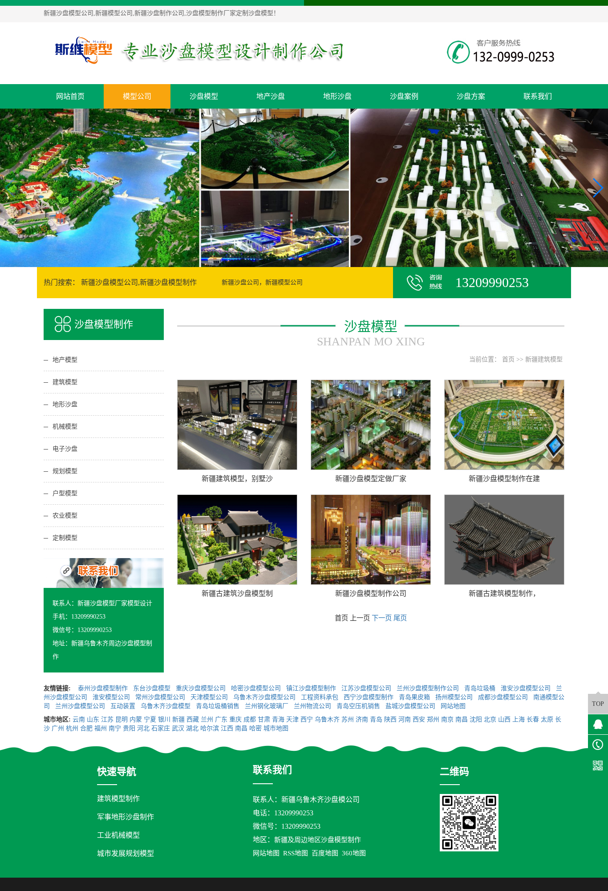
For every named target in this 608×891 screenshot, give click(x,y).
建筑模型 (65, 382)
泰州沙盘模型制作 (104, 688)
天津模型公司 (210, 697)
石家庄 (160, 728)
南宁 (115, 728)
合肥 (86, 728)
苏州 (347, 719)
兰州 (207, 719)
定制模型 (65, 538)
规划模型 (65, 471)
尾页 (400, 618)
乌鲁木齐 (327, 719)
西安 (419, 719)
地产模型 (65, 359)
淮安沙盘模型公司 (526, 688)
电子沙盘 (65, 449)
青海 (278, 719)
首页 (508, 359)
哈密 (255, 728)
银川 (164, 719)
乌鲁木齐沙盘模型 (166, 706)
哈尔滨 (209, 728)
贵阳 (129, 728)
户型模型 (65, 493)
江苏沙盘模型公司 (367, 688)
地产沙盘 (270, 96)
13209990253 (293, 813)
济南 (362, 719)
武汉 (178, 728)
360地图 (354, 853)
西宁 (306, 719)
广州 (58, 728)
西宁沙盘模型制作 (369, 697)
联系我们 (537, 96)
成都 (249, 719)
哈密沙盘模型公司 (257, 688)
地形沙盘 (337, 96)
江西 (227, 728)
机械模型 (65, 426)
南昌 (461, 719)
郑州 (433, 719)
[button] (300, 259)
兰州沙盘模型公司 (81, 706)
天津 (292, 719)
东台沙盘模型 (152, 688)
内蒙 (136, 719)
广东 (221, 719)
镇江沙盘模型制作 (312, 688)
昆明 (121, 719)
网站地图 (454, 706)
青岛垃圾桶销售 (218, 706)
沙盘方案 (471, 96)
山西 (504, 719)
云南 (79, 719)
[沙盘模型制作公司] (199, 49)
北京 (490, 719)
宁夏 (150, 719)
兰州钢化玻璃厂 (267, 706)
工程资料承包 (320, 697)
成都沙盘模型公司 (504, 697)
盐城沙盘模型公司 (411, 706)
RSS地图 (295, 853)
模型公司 (137, 96)
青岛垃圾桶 (480, 688)
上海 (518, 719)
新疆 (178, 719)
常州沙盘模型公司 (161, 697)
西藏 (192, 719)
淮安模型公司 (112, 697)
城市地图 (275, 728)
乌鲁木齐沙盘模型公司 (265, 697)
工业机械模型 (118, 835)
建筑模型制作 (118, 798)
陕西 (390, 719)
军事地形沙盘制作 (125, 817)
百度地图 (325, 853)
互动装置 (123, 706)
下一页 (382, 618)
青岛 (376, 719)
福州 (100, 728)
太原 (547, 719)
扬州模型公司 (454, 697)
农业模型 (65, 515)
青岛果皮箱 (415, 697)
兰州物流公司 (313, 706)
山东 (93, 719)
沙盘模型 (204, 96)
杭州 (72, 728)
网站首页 (70, 96)
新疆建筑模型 (544, 359)
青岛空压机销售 (359, 706)
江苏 (107, 719)
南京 (447, 719)
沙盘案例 (404, 96)
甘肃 (264, 719)
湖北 (192, 728)
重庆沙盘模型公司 (201, 688)
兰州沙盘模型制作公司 (429, 688)
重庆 (235, 719)
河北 (143, 728)
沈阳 (476, 719)
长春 (533, 719)
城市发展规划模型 (125, 853)
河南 (404, 719)
